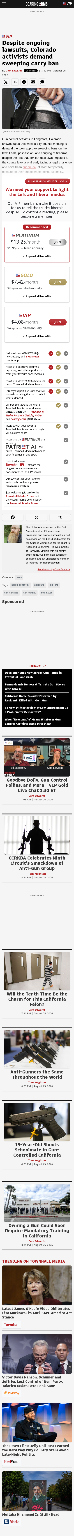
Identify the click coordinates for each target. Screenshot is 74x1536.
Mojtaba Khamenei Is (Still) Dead (30, 1514)
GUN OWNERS (29, 592)
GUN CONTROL (11, 592)
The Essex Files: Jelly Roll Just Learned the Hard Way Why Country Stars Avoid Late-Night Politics (35, 1450)
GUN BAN (54, 585)
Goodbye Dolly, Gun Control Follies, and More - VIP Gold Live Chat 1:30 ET (37, 785)
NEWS (19, 577)
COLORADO (39, 585)
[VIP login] (67, 4)
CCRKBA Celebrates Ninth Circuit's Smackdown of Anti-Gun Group (37, 863)
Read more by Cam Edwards (54, 569)
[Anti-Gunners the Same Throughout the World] (37, 1049)
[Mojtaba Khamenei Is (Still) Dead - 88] (37, 1491)
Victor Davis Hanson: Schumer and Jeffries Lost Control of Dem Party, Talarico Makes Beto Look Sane (32, 1381)
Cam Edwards (14, 70)
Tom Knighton (37, 873)
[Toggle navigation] (4, 4)
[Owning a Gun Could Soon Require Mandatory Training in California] (37, 1202)
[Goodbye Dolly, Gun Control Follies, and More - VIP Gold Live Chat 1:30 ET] (37, 757)
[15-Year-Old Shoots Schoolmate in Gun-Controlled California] (37, 1121)
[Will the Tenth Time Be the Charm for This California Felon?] (37, 971)
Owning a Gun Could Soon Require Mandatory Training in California (37, 1230)
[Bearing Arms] (36, 3)
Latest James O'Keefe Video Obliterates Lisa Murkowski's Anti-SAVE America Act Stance (37, 1313)
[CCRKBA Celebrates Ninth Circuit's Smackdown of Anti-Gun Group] (37, 835)
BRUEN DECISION (20, 585)
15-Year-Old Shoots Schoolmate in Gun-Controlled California (37, 1149)
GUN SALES (46, 592)
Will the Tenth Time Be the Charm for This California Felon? (37, 999)
